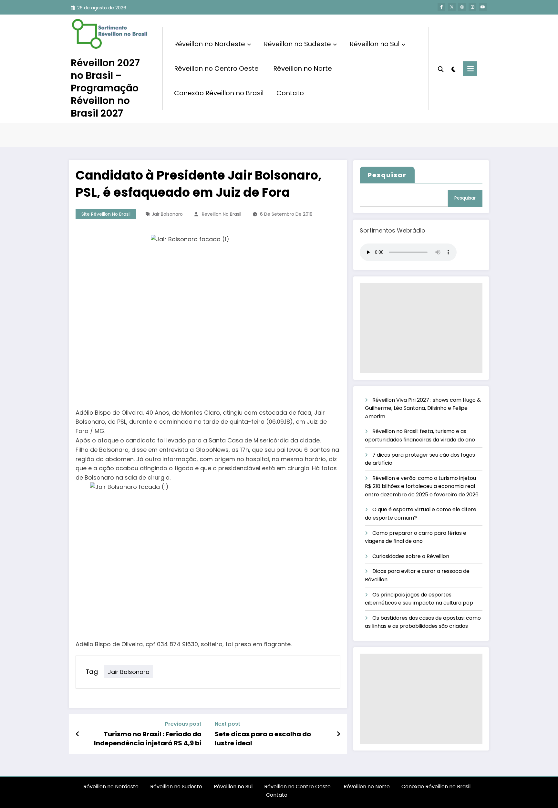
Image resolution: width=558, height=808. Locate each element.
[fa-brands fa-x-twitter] (452, 7)
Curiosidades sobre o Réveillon (410, 556)
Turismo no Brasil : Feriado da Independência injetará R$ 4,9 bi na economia (148, 739)
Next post (227, 724)
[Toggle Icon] (470, 68)
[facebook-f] (441, 7)
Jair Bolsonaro (167, 214)
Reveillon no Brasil (221, 214)
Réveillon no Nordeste (209, 43)
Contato (290, 93)
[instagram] (472, 7)
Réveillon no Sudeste (297, 43)
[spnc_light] (453, 68)
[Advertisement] (421, 328)
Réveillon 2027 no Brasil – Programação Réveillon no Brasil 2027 (105, 88)
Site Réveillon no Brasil (105, 214)
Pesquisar (387, 175)
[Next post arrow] (338, 734)
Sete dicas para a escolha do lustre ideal (263, 739)
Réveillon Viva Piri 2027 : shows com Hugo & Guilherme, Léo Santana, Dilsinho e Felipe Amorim (423, 408)
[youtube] (483, 7)
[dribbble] (462, 7)
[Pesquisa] (440, 68)
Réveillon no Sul (374, 43)
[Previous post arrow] (78, 734)
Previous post (183, 724)
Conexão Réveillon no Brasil (219, 93)
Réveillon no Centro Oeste (217, 68)
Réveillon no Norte (302, 68)
